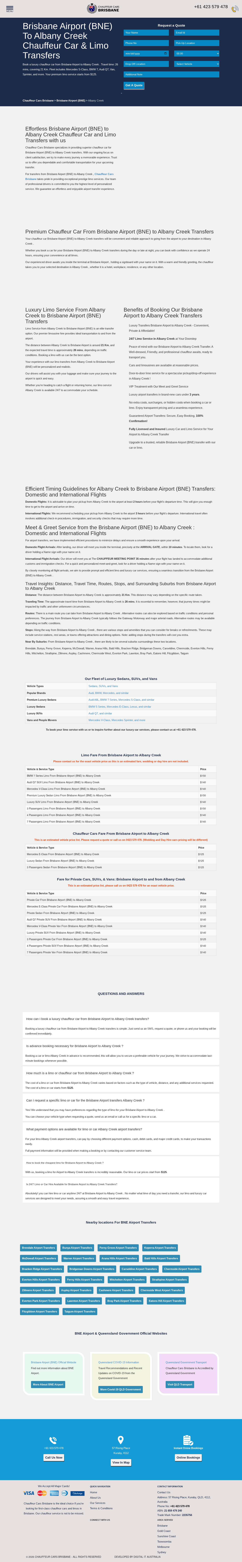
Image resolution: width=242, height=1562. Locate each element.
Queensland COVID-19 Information (118, 1362)
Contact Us (163, 1492)
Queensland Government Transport (186, 1362)
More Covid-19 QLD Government (120, 1389)
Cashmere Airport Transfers (116, 1290)
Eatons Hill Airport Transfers (166, 1300)
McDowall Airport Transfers (39, 1258)
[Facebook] (94, 1527)
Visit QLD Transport (180, 1384)
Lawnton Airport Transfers (83, 1300)
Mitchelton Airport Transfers (127, 1279)
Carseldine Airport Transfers (139, 1268)
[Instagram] (121, 1527)
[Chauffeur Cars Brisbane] (97, 6)
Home (93, 1492)
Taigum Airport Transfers (79, 1311)
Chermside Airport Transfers (181, 1268)
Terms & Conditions (101, 1508)
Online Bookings (188, 1457)
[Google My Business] (138, 1527)
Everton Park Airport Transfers (41, 1300)
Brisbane (162, 1525)
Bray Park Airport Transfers (124, 1300)
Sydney (161, 1552)
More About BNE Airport (48, 1384)
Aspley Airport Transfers (76, 1290)
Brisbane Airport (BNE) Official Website (53, 1362)
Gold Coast (163, 1530)
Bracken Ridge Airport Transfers (42, 1268)
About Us (95, 1497)
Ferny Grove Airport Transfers (118, 1247)
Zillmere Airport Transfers (38, 1290)
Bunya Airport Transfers (77, 1247)
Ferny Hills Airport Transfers (84, 1279)
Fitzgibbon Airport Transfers (39, 1311)
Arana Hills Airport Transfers (119, 1258)
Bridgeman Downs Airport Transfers (91, 1268)
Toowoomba (164, 1541)
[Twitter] (103, 1527)
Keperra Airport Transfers (160, 1247)
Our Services (97, 1502)
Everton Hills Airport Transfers (41, 1279)
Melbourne (163, 1546)
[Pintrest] (112, 1527)
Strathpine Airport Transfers (169, 1279)
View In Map (121, 1462)
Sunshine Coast (166, 1536)
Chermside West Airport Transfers (162, 1290)
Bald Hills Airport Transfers (161, 1258)
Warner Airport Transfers (78, 1258)
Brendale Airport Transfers (38, 1247)
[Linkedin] (129, 1527)
